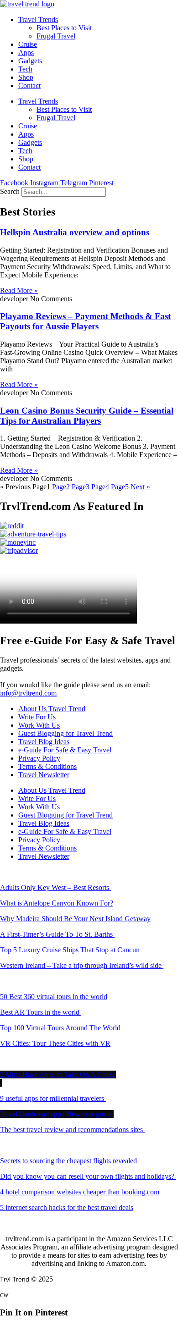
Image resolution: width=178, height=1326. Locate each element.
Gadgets (30, 61)
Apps (26, 52)
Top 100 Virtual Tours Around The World (61, 1028)
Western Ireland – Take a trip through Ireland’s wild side (81, 965)
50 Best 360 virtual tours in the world (53, 996)
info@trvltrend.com (28, 693)
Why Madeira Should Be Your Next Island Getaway (75, 919)
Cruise (27, 44)
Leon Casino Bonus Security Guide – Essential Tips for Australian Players (86, 415)
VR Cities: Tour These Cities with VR (55, 1043)
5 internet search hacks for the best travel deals (66, 1207)
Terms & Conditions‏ (47, 766)
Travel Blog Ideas (43, 742)
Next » (140, 487)
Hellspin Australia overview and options (74, 232)
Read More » (19, 290)
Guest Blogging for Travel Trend (65, 733)
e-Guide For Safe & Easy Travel (64, 750)
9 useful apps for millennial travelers (53, 1098)
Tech (25, 69)
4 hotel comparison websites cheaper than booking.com (79, 1192)
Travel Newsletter (43, 775)
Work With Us (39, 725)
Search (10, 191)
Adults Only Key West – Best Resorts (55, 887)
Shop (25, 77)
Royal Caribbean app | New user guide (57, 1114)
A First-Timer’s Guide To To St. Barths (57, 934)
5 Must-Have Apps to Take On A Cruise (58, 1074)
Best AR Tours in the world (40, 1012)
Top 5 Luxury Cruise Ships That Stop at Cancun (70, 950)
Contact (29, 85)
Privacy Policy (39, 758)
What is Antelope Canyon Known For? (56, 903)
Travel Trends (38, 19)
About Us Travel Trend (51, 709)
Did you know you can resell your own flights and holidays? (88, 1176)
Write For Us (37, 717)
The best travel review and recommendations (71, 1129)
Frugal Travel (56, 36)
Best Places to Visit (64, 28)
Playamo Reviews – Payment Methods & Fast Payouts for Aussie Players (85, 321)
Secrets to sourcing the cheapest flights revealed (68, 1161)
